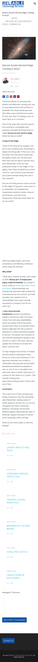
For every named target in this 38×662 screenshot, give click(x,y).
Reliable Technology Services (20, 655)
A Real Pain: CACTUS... (17, 552)
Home (5, 18)
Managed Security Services (18, 613)
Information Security (9, 73)
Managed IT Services (14, 598)
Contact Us (8, 641)
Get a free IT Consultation (14, 620)
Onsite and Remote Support (19, 602)
